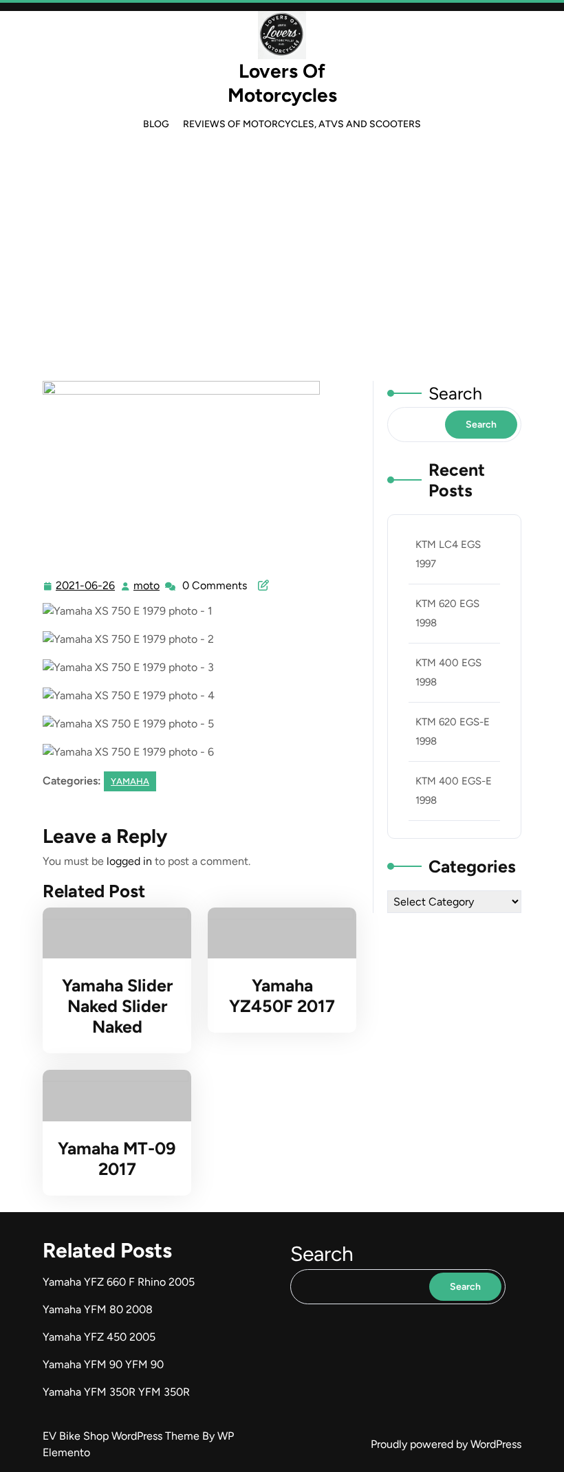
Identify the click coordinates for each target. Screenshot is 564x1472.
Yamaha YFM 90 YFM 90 (103, 1364)
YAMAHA (281, 287)
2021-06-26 (86, 587)
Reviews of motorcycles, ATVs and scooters (302, 124)
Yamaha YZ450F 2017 (282, 995)
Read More (111, 933)
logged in (129, 861)
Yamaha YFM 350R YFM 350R (116, 1391)
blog (156, 124)
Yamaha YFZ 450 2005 (99, 1336)
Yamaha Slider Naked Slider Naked (117, 1006)
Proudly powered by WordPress (446, 1444)
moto (147, 586)
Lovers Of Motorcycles (282, 83)
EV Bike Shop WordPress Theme (122, 1435)
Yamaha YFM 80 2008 (98, 1309)
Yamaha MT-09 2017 (117, 1158)
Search (455, 393)
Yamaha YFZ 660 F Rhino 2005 (119, 1281)
